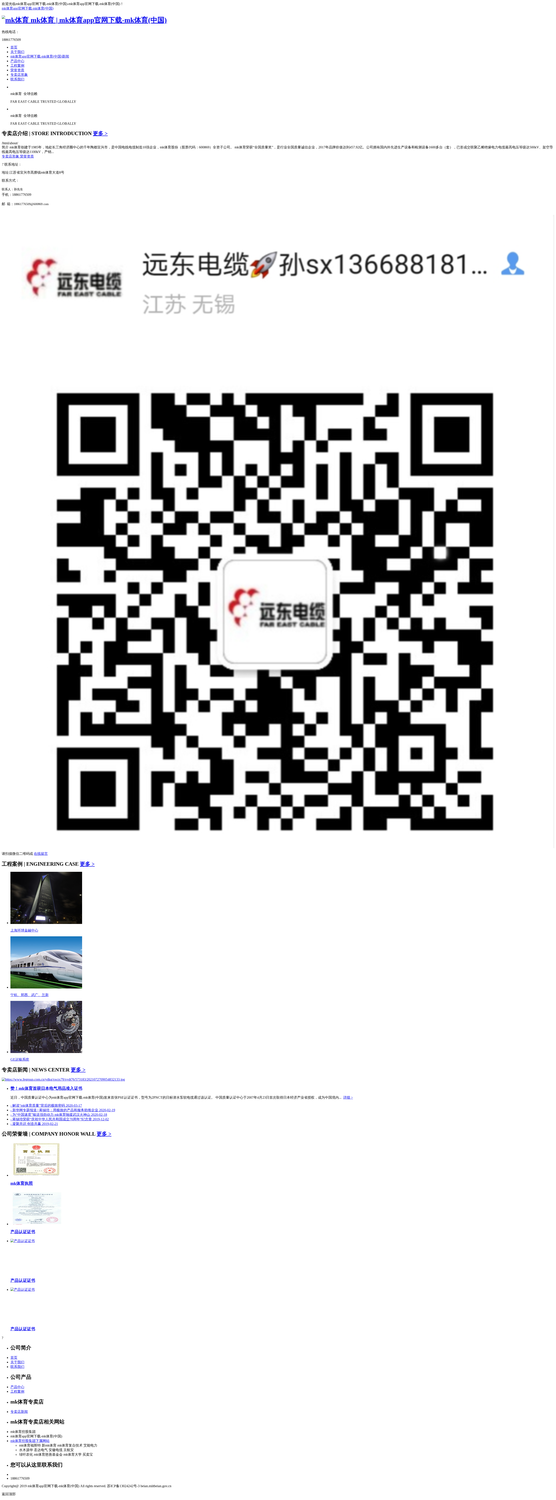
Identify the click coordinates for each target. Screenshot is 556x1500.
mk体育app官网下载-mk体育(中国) (27, 8)
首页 (13, 47)
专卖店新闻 (19, 1412)
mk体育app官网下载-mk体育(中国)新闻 (39, 56)
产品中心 (17, 61)
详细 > (348, 1097)
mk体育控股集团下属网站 (30, 1441)
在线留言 (41, 853)
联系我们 (17, 79)
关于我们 (17, 52)
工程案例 (17, 65)
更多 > (100, 133)
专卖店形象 (19, 74)
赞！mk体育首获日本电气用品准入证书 (46, 1088)
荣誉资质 (17, 70)
